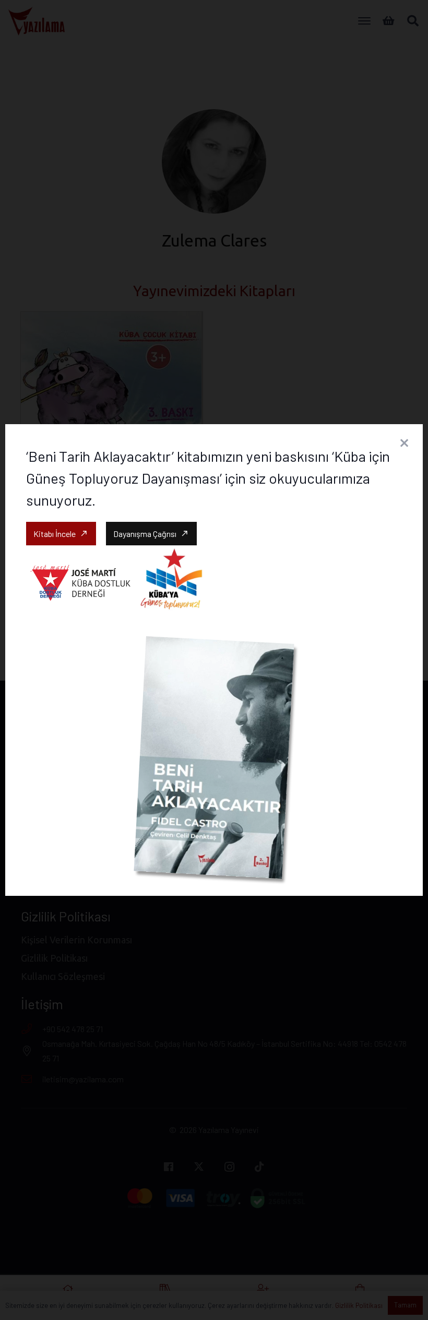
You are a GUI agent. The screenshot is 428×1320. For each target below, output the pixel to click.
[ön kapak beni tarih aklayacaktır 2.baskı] (214, 757)
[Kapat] (404, 443)
